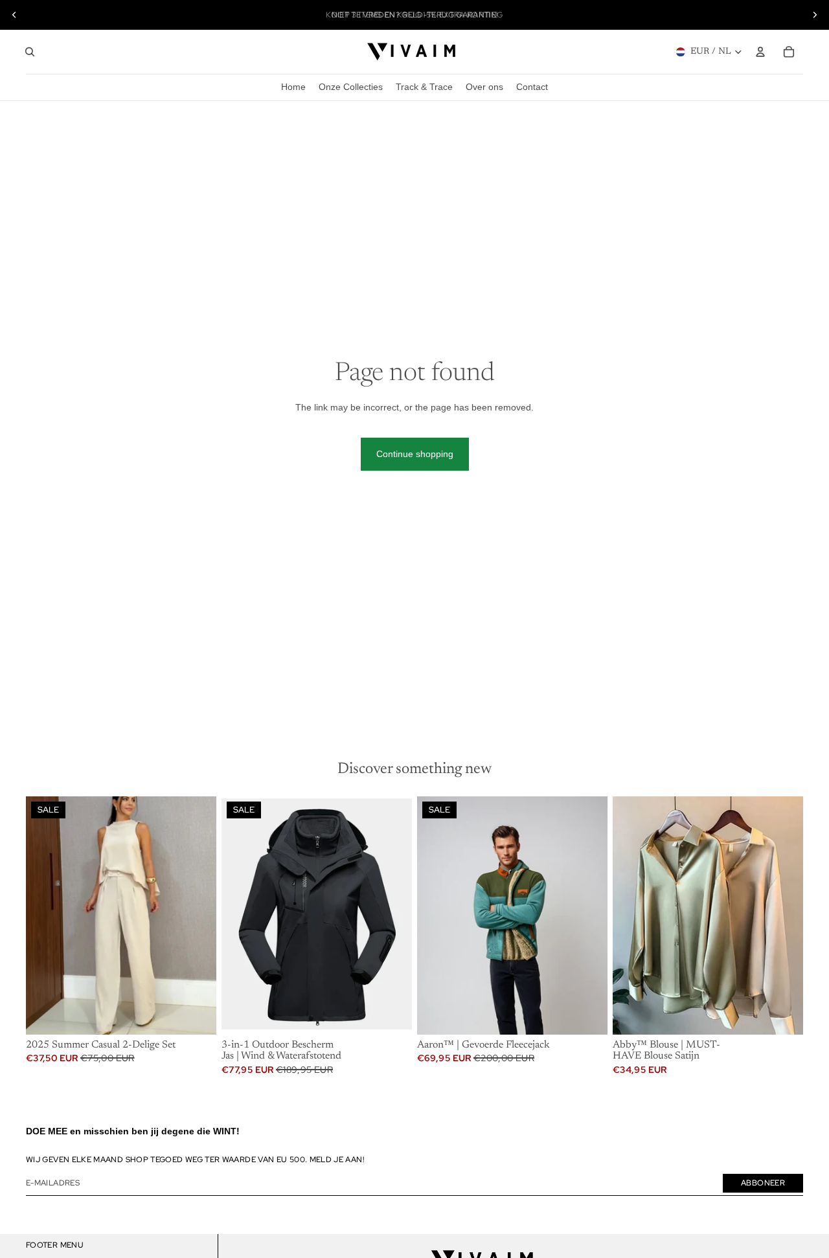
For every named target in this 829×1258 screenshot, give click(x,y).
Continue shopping (414, 454)
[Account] (760, 52)
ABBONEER (763, 1183)
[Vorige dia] (14, 15)
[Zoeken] (30, 52)
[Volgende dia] (815, 15)
